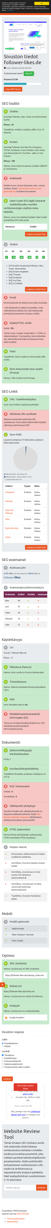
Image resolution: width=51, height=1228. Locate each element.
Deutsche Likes (11, 528)
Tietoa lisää (10, 10)
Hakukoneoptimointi (13, 1064)
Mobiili (7, 1046)
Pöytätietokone (11, 1043)
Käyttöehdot (12, 1221)
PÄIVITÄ (28, 74)
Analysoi (7, 1079)
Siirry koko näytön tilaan (25, 1087)
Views (8, 537)
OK (42, 3)
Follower (9, 501)
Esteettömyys (10, 1058)
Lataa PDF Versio (13, 89)
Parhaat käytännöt (12, 1061)
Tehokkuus (9, 1055)
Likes (7, 519)
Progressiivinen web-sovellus (17, 1067)
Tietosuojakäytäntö (16, 1219)
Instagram (9, 492)
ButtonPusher (23, 1214)
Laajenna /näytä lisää (36, 234)
